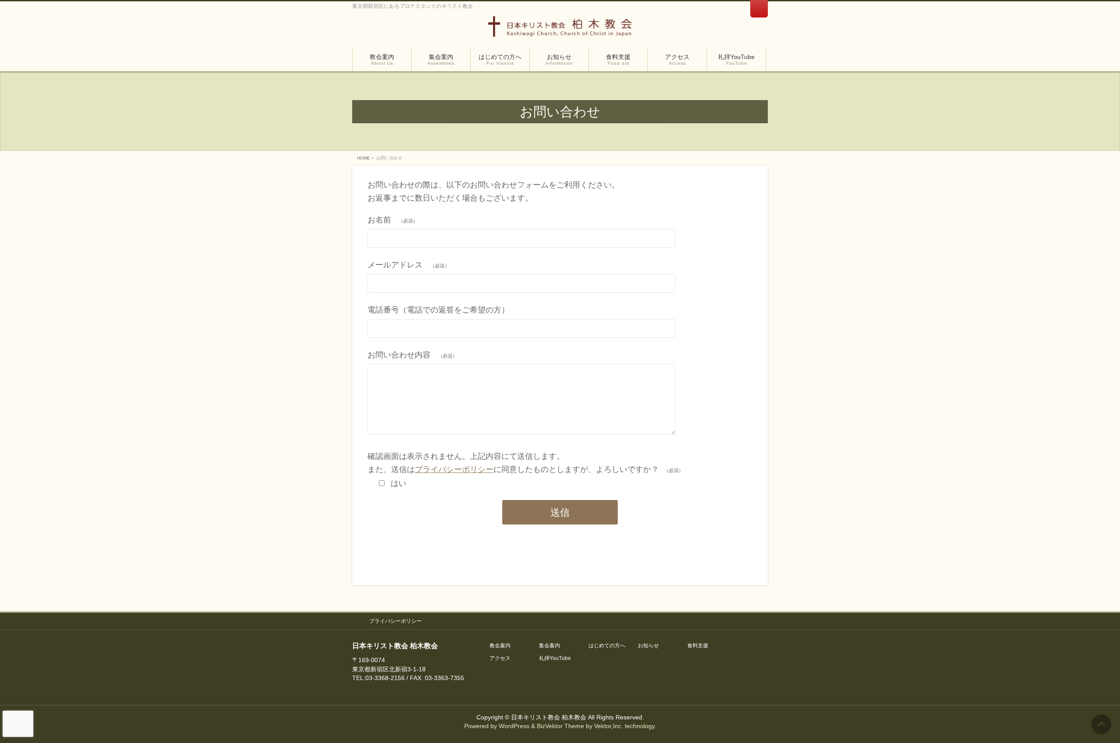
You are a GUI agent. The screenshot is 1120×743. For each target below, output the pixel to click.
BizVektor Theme (560, 725)
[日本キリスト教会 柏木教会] (560, 29)
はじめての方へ (606, 646)
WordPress (514, 725)
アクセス (500, 658)
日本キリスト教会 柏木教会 (548, 717)
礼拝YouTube (555, 658)
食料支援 (697, 646)
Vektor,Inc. (608, 725)
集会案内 (549, 646)
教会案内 (500, 646)
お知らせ (648, 646)
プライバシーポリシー (454, 469)
